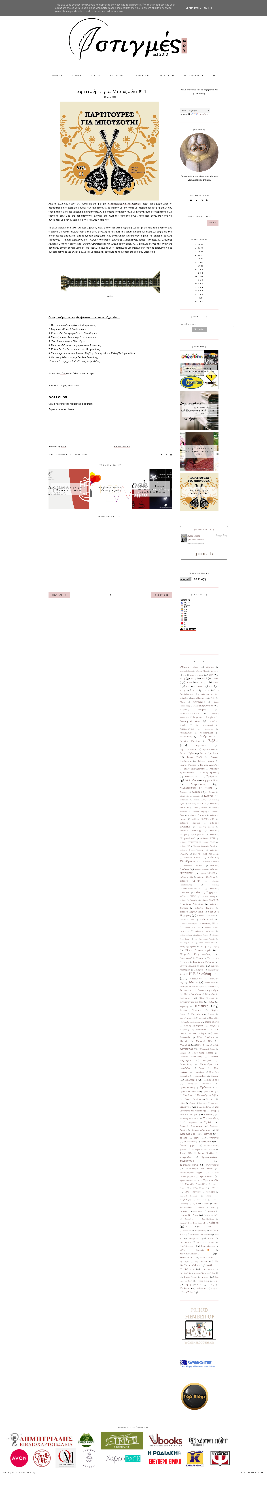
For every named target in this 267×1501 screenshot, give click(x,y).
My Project (184, 1261)
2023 (211, 686)
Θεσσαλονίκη (210, 983)
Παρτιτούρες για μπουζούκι (71, 455)
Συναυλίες (209, 1114)
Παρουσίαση (185, 1064)
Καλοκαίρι (185, 998)
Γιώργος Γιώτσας (188, 765)
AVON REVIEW (193, 1192)
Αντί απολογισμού (204, 725)
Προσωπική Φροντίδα (190, 1091)
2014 (182, 678)
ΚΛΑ (211, 1001)
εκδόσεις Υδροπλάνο (193, 904)
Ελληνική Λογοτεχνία (198, 950)
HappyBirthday (200, 1231)
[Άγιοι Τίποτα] (184, 541)
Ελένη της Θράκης (188, 947)
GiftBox (213, 1222)
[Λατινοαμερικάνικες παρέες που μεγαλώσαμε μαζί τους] (199, 388)
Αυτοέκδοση (185, 737)
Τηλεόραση (206, 1141)
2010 (184, 675)
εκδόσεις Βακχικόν (197, 815)
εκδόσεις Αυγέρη (200, 811)
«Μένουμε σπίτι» (189, 667)
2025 (195, 690)
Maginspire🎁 (204, 1250)
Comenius (200, 1207)
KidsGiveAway (187, 1246)
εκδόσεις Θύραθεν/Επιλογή (191, 850)
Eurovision (189, 1219)
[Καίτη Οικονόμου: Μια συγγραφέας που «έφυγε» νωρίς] (199, 469)
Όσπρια (183, 1053)
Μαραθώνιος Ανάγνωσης (192, 1022)
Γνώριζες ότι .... (193, 776)
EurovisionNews (208, 1219)
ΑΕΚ (213, 698)
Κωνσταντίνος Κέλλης (196, 540)
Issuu (63, 446)
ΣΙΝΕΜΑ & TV (140, 76)
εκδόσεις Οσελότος (206, 877)
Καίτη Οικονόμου (192, 994)
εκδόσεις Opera (186, 935)
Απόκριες (209, 729)
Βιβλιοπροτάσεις (188, 749)
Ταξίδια (183, 1137)
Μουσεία (184, 1041)
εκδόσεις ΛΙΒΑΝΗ (193, 865)
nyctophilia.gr (200, 1273)
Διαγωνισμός (198, 784)
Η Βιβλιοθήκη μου (203, 974)
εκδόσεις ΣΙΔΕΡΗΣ (209, 900)
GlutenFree (190, 1227)
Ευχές (202, 965)
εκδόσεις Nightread (204, 931)
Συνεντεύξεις (210, 1118)
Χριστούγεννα (206, 1176)
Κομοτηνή (184, 1006)
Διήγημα (212, 792)
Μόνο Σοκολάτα (205, 1037)
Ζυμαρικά (198, 970)
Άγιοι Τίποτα (193, 535)
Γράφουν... (212, 776)
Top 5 (188, 1284)
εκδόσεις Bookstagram (189, 923)
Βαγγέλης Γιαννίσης (190, 741)
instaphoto (194, 1238)
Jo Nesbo (211, 1238)
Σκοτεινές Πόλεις (204, 1107)
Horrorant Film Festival (200, 1234)
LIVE (182, 1249)
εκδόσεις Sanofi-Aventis (204, 939)
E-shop (207, 1215)
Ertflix (216, 1215)
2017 (216, 678)
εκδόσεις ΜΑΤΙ (201, 869)
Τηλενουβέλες (190, 1142)
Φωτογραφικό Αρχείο (191, 1172)
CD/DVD (195, 1204)
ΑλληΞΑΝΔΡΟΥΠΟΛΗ (189, 713)
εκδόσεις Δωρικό (206, 827)
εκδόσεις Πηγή (203, 892)
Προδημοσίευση (187, 1087)
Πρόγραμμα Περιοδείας (199, 1084)
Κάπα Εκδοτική (206, 998)
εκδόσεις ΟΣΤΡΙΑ (190, 881)
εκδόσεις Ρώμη (208, 896)
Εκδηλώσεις (184, 800)
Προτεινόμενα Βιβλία (207, 1095)
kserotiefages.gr (208, 1246)
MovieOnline (206, 1257)
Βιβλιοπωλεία (208, 749)
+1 (214, 76)
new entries (59, 595)
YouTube (187, 1292)
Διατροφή (183, 792)
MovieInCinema (189, 1253)
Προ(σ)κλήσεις (211, 1079)
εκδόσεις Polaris (201, 935)
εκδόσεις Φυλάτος (204, 908)
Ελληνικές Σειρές (209, 946)
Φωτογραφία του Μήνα (199, 1168)
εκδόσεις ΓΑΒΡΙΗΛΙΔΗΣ (203, 819)
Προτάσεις (188, 1095)
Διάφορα (197, 791)
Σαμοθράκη (203, 1103)
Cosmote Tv (185, 1211)
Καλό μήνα (210, 994)
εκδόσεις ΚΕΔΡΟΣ (193, 858)
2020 (215, 682)
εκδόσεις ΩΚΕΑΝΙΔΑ (206, 916)
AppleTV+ (194, 1188)
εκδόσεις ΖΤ (185, 846)
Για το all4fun (187, 753)
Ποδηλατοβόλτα (200, 1076)
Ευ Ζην (186, 962)
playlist (205, 1276)
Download (211, 1211)
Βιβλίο (213, 740)
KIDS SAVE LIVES (205, 1242)
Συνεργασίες (192, 1122)
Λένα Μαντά (197, 1014)
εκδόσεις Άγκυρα (200, 800)
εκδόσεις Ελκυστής (190, 830)
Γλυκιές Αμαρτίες (209, 772)
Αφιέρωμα (205, 736)
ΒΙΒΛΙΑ (76, 76)
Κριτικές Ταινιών (190, 1010)
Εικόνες (208, 795)
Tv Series (185, 1288)
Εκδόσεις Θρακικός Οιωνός (204, 846)
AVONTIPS (210, 1192)
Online (212, 1273)
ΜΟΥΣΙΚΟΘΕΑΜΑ (192, 76)
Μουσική (185, 1045)
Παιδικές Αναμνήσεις (191, 1056)
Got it (208, 7)
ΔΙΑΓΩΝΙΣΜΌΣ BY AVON (196, 788)
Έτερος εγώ (212, 958)
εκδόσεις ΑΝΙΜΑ (200, 807)
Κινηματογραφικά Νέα (191, 1001)
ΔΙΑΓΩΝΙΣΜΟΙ (117, 76)
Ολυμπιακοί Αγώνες (207, 1049)
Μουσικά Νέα (204, 1041)
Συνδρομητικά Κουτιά (189, 1118)
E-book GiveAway (189, 1215)
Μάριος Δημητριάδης (194, 1026)
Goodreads (202, 1227)
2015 (193, 678)
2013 (211, 674)
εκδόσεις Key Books (193, 927)
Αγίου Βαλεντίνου (199, 698)
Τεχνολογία (212, 1137)
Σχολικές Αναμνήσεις (191, 1126)
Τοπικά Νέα (186, 1153)
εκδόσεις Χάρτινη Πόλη (191, 912)
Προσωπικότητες (210, 1091)
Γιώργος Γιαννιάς (206, 761)
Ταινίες (207, 1133)
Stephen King (202, 1280)
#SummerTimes (202, 671)
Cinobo (205, 1203)
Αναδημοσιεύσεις (190, 721)
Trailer (200, 1285)
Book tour (201, 1199)
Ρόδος (183, 1103)
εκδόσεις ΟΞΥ (186, 877)
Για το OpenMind (209, 753)
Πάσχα (202, 1068)
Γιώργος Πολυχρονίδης (194, 769)
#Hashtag (210, 667)
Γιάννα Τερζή (194, 757)
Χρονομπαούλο (210, 1180)
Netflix (210, 1265)
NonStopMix (185, 1273)
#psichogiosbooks (186, 671)
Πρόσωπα (206, 1087)
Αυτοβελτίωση (207, 733)
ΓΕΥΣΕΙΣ (95, 76)
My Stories (201, 1261)
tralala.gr (211, 1285)
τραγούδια (186, 1157)
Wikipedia (214, 1289)
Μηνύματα (201, 1029)
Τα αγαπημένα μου (200, 1130)
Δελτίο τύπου (191, 780)
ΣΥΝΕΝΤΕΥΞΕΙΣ (166, 76)
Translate (203, 114)
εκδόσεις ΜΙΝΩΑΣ (207, 873)
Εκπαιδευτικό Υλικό (207, 943)
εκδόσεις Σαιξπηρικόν (188, 900)
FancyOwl (184, 1223)
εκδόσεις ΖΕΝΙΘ (208, 842)
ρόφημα (192, 1103)
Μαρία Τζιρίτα (211, 1022)
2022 (199, 686)
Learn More (193, 7)
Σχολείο (208, 1122)
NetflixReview (187, 1269)
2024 (182, 690)
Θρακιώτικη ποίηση (208, 990)
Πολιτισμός (191, 1079)
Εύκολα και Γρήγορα (203, 962)
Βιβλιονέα (201, 745)
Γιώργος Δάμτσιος (209, 764)
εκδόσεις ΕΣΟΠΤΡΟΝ (189, 842)
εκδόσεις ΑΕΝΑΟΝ (197, 803)
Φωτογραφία (212, 1164)
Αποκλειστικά (187, 728)
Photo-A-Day (190, 1276)
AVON (215, 1188)
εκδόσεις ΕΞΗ (207, 838)
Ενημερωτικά (186, 958)
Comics (212, 1207)
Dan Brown (198, 1211)
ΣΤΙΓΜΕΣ (56, 76)
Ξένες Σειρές (203, 1045)
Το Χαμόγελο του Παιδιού (203, 1149)
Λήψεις (211, 1014)
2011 (192, 674)
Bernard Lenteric (189, 1196)
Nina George (208, 1269)
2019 (51, 455)
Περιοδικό (199, 1072)
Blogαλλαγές (185, 1199)
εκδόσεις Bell (206, 919)
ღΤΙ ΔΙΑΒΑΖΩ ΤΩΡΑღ (204, 530)
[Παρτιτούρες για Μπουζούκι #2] (199, 510)
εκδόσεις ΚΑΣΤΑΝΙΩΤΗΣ (205, 854)
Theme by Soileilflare (252, 1473)
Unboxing (201, 1288)
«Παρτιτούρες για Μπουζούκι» (124, 203)
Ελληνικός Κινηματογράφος (195, 954)
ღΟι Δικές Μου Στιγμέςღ (23, 1473)
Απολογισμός (186, 733)
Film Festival (199, 1223)
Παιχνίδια (207, 1060)
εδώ (63, 373)
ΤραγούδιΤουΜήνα (189, 1164)
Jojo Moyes (185, 1242)
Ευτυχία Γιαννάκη (188, 966)
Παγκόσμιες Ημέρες (202, 1052)
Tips (216, 1280)
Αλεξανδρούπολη (203, 705)
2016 (204, 678)
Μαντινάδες (213, 1018)
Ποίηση (214, 1076)
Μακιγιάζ (202, 1018)
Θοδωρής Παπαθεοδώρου (191, 986)
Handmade (187, 1231)
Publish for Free (122, 446)
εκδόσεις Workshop (187, 943)
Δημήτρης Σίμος (210, 780)
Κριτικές (201, 1006)
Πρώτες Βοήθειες (193, 1099)
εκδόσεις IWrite (210, 923)
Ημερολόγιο (196, 978)
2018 (189, 682)
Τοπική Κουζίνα (206, 1153)
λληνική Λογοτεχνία (187, 1018)
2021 (188, 686)
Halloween (213, 1227)
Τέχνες (197, 1137)
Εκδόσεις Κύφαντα (210, 862)
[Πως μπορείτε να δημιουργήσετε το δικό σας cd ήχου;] (199, 429)
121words (214, 671)
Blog (208, 1195)
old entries (161, 595)
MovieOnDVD (187, 1257)
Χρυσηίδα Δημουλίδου (196, 1184)
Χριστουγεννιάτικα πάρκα (190, 1180)
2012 (201, 674)
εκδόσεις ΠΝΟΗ (188, 896)
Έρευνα (200, 958)
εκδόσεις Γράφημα (190, 823)
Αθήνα (182, 702)
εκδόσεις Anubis (187, 919)
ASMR (204, 1188)
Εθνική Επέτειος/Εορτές (189, 796)
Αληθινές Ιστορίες (193, 709)
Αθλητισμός (199, 701)
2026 (207, 690)
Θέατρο (193, 982)
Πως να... (210, 1099)
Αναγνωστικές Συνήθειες (204, 717)
